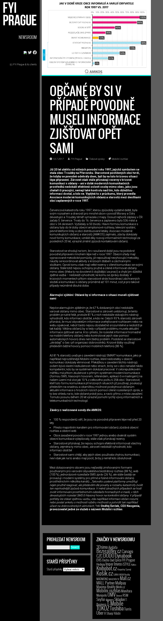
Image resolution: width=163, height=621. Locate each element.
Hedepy (100, 564)
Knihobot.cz (106, 568)
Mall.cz (125, 578)
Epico (118, 559)
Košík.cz (104, 573)
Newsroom (28, 37)
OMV (111, 594)
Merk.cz (120, 586)
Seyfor (100, 599)
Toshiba (117, 608)
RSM (125, 595)
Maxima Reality (105, 586)
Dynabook (123, 555)
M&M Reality (124, 574)
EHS (99, 560)
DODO (108, 555)
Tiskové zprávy (97, 159)
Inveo (118, 563)
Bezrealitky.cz (108, 551)
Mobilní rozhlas (120, 159)
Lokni (116, 574)
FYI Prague (76, 159)
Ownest (119, 595)
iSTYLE (126, 564)
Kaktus (133, 564)
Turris (127, 609)
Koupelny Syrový (124, 569)
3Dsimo (102, 547)
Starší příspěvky (54, 569)
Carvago (127, 551)
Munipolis (101, 595)
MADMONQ (102, 579)
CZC (99, 556)
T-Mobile (115, 603)
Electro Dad (108, 560)
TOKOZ (102, 608)
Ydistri (117, 613)
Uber (100, 612)
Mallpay (120, 583)
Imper (109, 564)
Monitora (126, 590)
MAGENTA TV (114, 579)
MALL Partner (105, 583)
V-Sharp (108, 613)
